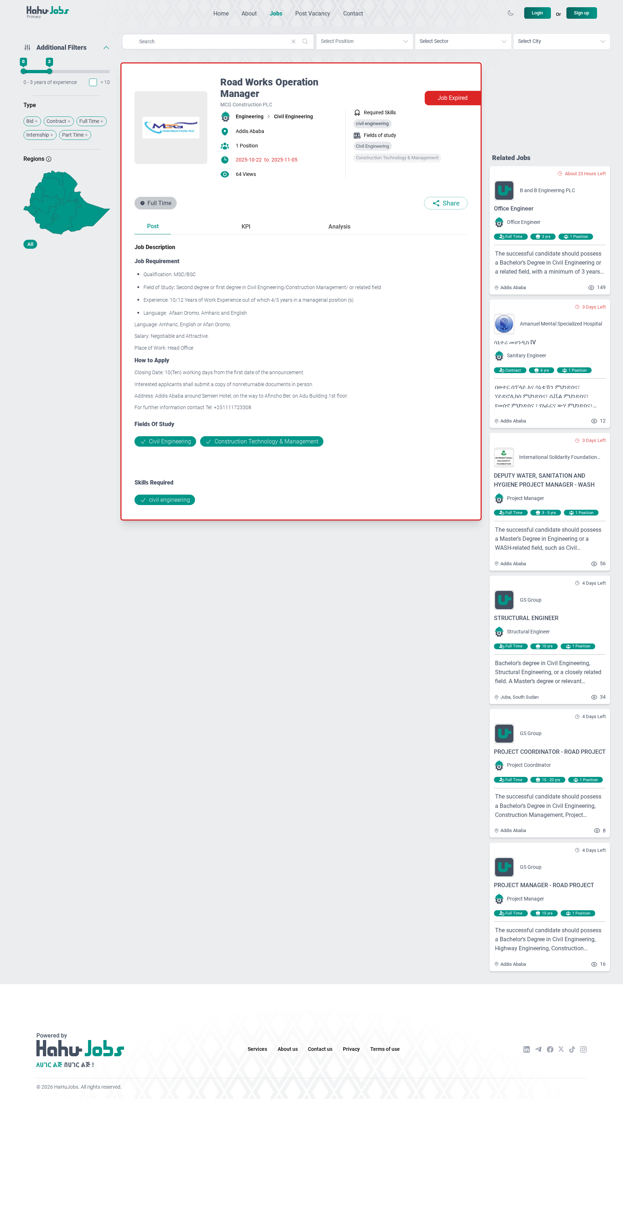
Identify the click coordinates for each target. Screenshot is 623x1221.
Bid (30, 121)
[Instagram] (583, 1049)
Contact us (320, 1049)
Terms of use (385, 1049)
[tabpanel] (301, 374)
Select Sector (434, 41)
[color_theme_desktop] (510, 13)
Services (257, 1049)
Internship (37, 135)
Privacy (351, 1049)
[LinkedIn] (526, 1049)
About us (288, 1049)
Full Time (89, 121)
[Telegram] (538, 1049)
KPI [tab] (246, 226)
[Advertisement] (66, 311)
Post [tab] (153, 226)
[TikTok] (572, 1049)
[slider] (23, 71)
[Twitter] (561, 1049)
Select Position (337, 41)
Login (537, 13)
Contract (56, 121)
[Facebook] (550, 1049)
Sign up (581, 13)
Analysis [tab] (339, 226)
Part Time (73, 135)
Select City (529, 41)
